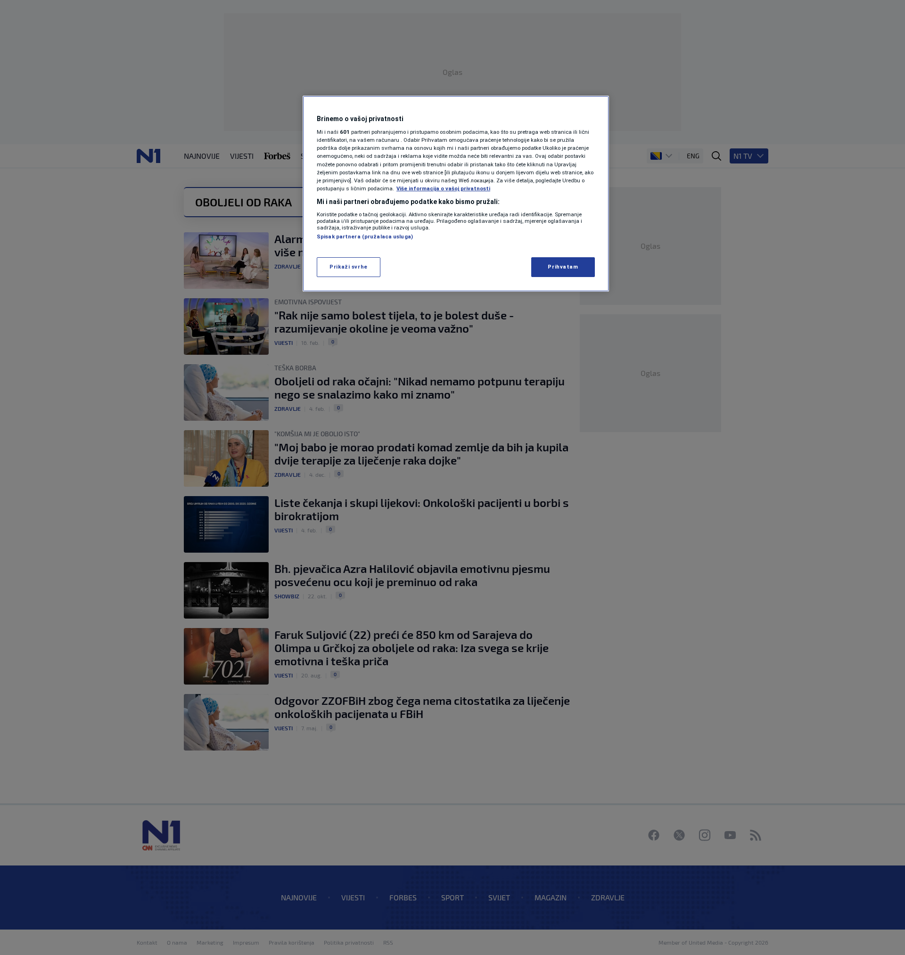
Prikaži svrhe (348, 266)
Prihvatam (563, 266)
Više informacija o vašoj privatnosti (443, 188)
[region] (456, 194)
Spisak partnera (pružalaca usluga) (365, 236)
